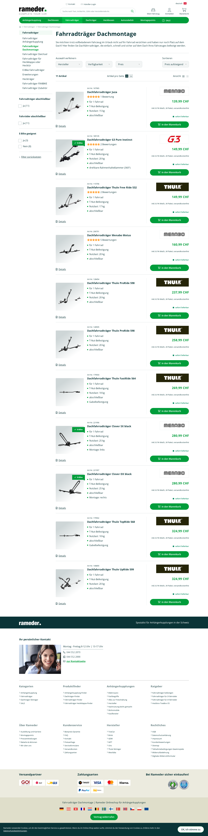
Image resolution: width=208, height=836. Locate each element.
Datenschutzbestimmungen (15, 830)
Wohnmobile (113, 710)
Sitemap (155, 745)
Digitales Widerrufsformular (163, 756)
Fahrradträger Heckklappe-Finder (79, 703)
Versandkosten (71, 749)
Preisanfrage (70, 742)
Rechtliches (158, 725)
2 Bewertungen (108, 144)
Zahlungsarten (71, 752)
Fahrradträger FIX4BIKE (34, 83)
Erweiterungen (30, 74)
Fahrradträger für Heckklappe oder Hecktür (31, 62)
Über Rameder (28, 725)
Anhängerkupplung (31, 20)
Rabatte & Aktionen (29, 742)
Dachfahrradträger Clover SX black (109, 426)
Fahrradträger (72, 20)
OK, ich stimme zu (190, 829)
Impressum (157, 738)
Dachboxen (53, 20)
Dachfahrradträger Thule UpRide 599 (110, 569)
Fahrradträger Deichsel (34, 54)
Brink (110, 735)
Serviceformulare (72, 745)
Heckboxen (108, 20)
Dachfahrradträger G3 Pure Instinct (109, 139)
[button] (169, 11)
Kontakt (68, 738)
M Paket (169, 108)
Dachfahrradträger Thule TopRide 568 (111, 521)
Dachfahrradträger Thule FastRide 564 (111, 378)
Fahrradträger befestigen (162, 693)
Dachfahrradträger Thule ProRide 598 (111, 283)
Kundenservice (72, 725)
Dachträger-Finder (72, 696)
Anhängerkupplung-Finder (76, 693)
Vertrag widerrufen (104, 816)
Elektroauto (113, 693)
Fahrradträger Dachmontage (30, 48)
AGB (154, 731)
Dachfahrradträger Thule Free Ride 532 (112, 187)
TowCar (111, 731)
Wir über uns (26, 745)
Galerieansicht (187, 76)
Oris (110, 745)
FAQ (66, 735)
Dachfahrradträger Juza (102, 92)
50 (131, 76)
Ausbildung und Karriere (31, 731)
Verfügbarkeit (95, 64)
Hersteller (63, 64)
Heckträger (28, 79)
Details (62, 126)
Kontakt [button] (71, 4)
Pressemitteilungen (29, 738)
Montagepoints (148, 20)
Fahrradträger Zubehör (34, 88)
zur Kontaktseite (76, 661)
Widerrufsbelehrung (160, 752)
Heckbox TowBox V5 (161, 703)
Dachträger (91, 20)
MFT (110, 742)
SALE (168, 20)
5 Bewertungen (108, 239)
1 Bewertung (107, 96)
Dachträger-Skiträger (29, 699)
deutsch (179, 3)
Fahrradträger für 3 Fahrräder (164, 696)
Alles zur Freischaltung (117, 699)
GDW (110, 738)
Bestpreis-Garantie (72, 731)
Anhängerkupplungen (121, 686)
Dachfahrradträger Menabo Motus (109, 235)
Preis (121, 64)
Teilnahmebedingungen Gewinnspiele (168, 749)
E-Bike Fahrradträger (33, 70)
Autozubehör (127, 20)
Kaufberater (113, 713)
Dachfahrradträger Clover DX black (109, 474)
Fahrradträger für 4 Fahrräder (164, 699)
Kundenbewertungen (161, 742)
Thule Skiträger (114, 749)
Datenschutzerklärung (161, 735)
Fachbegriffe (113, 696)
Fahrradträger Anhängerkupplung (32, 40)
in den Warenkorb (171, 124)
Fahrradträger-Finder (73, 699)
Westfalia (112, 752)
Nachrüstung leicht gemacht (120, 706)
